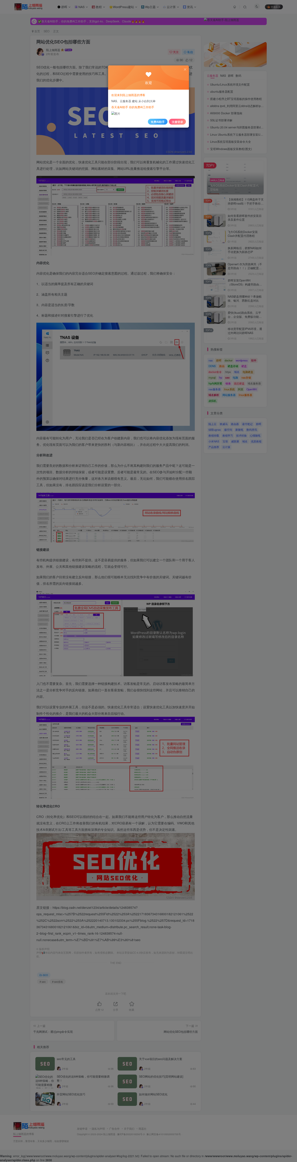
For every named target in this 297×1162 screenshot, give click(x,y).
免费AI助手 (158, 122)
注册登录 (177, 122)
